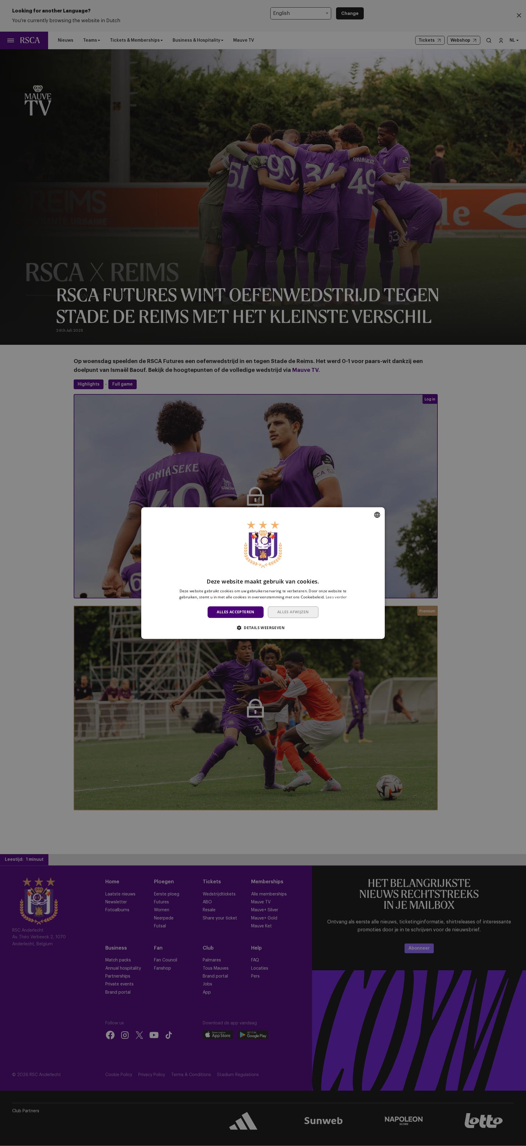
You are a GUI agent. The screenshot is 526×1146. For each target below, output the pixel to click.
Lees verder (336, 597)
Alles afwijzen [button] (293, 612)
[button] (263, 627)
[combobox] (377, 515)
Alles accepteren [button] (235, 612)
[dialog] (263, 573)
